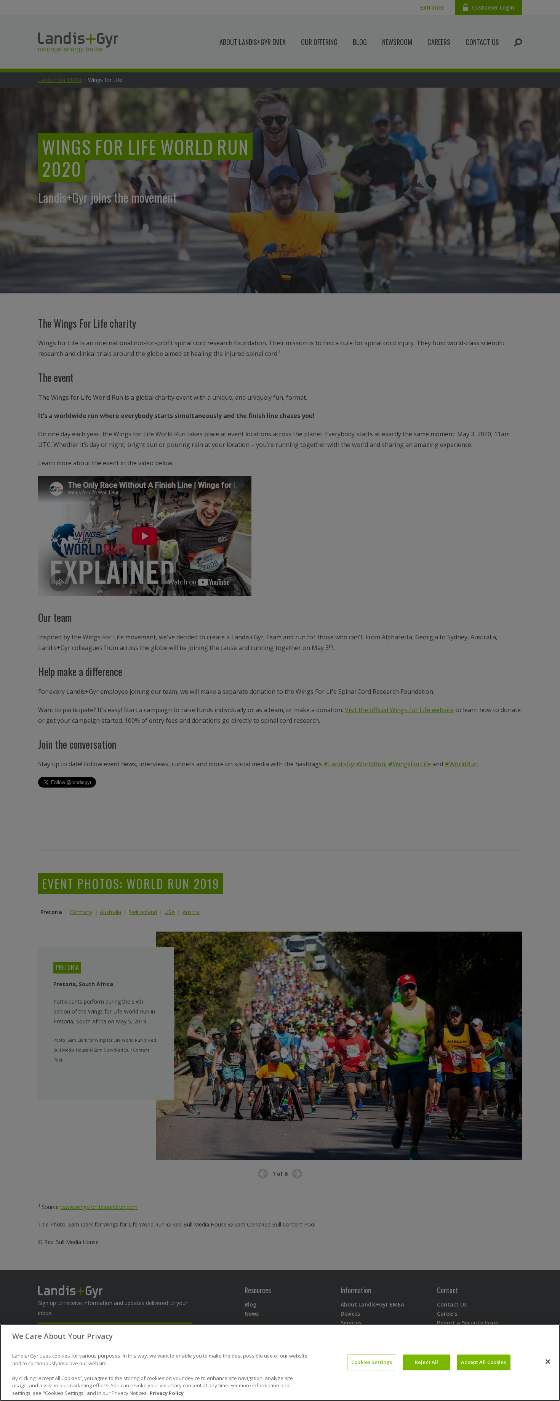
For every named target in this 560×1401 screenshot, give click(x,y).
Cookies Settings (371, 1362)
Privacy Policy (167, 1393)
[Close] (547, 1361)
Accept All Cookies (483, 1362)
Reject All (426, 1362)
